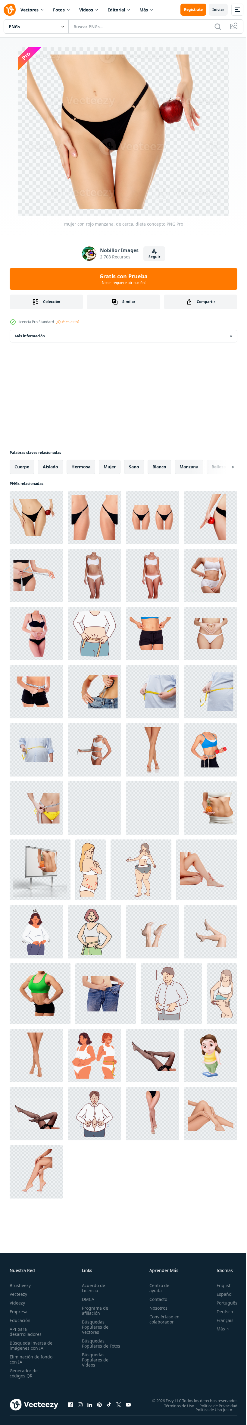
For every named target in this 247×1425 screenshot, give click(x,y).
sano (134, 467)
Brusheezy (20, 1285)
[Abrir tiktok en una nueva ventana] (109, 1404)
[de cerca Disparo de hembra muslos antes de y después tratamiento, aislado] (94, 517)
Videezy (17, 1303)
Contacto (155, 1299)
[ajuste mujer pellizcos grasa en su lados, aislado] (152, 633)
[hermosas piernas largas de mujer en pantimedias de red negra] (36, 1113)
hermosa (80, 467)
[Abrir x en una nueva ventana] (118, 1404)
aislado (50, 467)
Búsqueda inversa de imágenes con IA (30, 1345)
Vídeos (86, 10)
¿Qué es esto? (67, 321)
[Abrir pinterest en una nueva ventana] (99, 1404)
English (219, 1285)
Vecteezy (18, 1294)
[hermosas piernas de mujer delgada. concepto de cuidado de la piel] (206, 869)
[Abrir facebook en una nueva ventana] (70, 1404)
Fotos (59, 10)
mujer (110, 467)
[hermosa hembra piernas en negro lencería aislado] (152, 1113)
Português (222, 1303)
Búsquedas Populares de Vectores (94, 1327)
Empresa (18, 1311)
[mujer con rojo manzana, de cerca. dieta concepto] (36, 517)
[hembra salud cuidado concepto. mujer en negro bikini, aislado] (36, 633)
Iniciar (218, 9)
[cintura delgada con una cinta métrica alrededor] (36, 808)
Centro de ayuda (157, 1288)
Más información (30, 336)
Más (143, 10)
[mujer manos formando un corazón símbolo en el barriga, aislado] (210, 633)
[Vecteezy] (10, 10)
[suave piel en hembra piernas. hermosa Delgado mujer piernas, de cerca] (210, 1113)
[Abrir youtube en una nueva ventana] (128, 1404)
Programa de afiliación (94, 1310)
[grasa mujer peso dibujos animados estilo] (210, 1055)
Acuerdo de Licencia (92, 1288)
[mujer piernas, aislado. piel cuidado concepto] (36, 1055)
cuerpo (22, 467)
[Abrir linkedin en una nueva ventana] (89, 1404)
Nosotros (156, 1308)
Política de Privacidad (214, 1405)
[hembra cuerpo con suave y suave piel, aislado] (94, 808)
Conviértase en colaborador (162, 1319)
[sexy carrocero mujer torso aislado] (40, 993)
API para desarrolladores (26, 1331)
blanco (159, 467)
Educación (20, 1320)
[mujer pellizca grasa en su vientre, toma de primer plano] (210, 575)
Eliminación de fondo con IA (24, 1359)
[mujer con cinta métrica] (94, 750)
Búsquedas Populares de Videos (94, 1365)
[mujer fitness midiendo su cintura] (36, 691)
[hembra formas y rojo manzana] (210, 517)
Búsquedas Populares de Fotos (94, 1346)
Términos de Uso (175, 1405)
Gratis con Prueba (123, 279)
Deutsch (220, 1311)
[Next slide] (223, 467)
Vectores (29, 10)
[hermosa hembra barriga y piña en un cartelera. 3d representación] (40, 869)
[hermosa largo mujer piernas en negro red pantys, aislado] (152, 1055)
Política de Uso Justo (209, 1409)
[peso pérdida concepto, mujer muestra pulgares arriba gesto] (105, 993)
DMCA (87, 1299)
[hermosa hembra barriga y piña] (210, 808)
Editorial (116, 10)
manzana (189, 467)
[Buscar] (217, 26)
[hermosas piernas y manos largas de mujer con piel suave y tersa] (36, 1171)
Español (220, 1294)
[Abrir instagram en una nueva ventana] (80, 1404)
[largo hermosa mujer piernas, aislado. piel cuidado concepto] (152, 750)
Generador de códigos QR (24, 1373)
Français (220, 1320)
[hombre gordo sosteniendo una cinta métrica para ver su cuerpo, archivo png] (152, 691)
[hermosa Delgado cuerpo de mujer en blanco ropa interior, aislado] (152, 575)
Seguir (154, 256)
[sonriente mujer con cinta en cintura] (94, 931)
